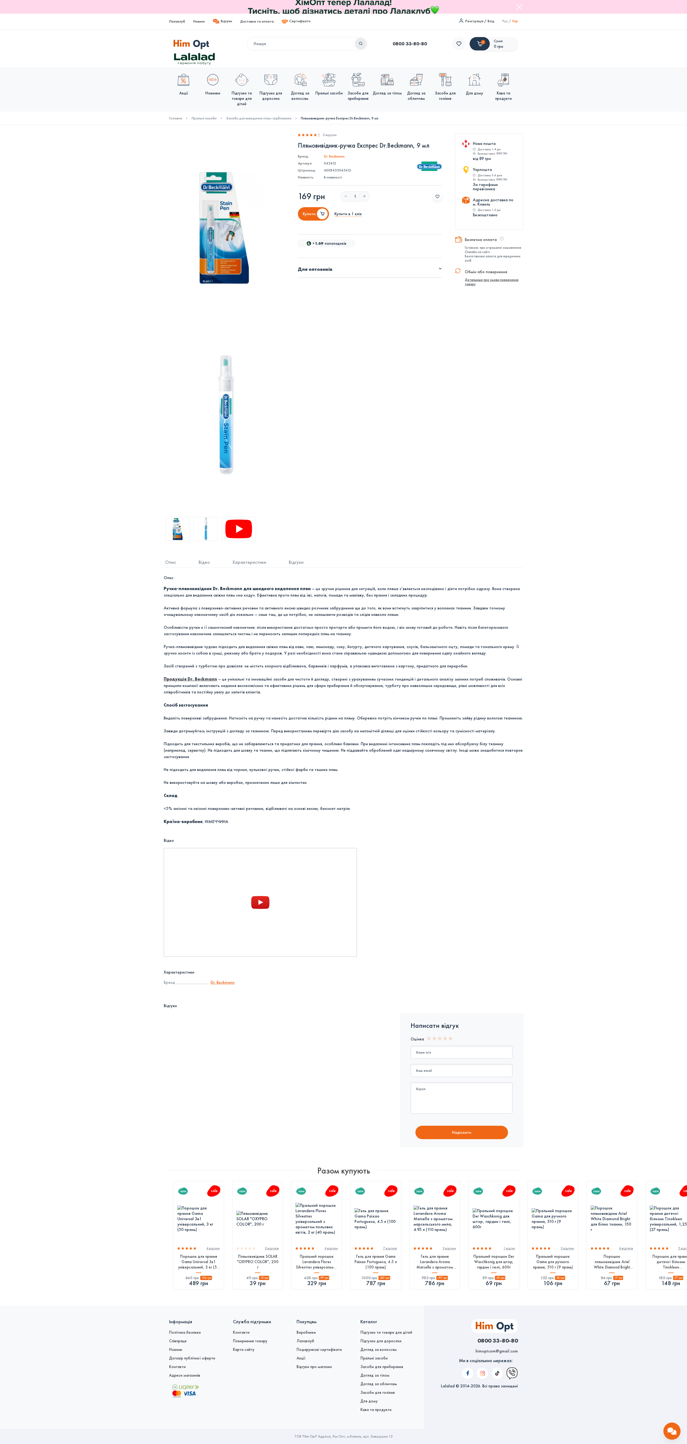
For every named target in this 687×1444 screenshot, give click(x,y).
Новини (199, 21)
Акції (301, 1358)
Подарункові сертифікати (319, 1349)
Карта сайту (243, 1349)
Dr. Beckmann (334, 156)
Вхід (491, 21)
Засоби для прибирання (381, 1366)
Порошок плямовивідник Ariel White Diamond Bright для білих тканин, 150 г (612, 1262)
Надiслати (461, 1132)
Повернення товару (250, 1341)
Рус (505, 21)
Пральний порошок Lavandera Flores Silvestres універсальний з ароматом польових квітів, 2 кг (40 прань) (317, 1262)
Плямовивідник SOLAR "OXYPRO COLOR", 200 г (258, 1262)
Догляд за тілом (374, 1375)
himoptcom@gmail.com (497, 1351)
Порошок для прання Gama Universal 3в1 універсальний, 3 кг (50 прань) (198, 1262)
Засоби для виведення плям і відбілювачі (258, 118)
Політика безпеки (185, 1332)
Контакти (177, 1366)
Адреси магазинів (184, 1375)
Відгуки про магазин (314, 1366)
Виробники (306, 1332)
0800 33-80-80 (410, 43)
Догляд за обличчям (378, 1383)
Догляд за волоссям (378, 1349)
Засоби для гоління (377, 1392)
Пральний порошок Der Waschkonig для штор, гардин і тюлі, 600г (493, 1262)
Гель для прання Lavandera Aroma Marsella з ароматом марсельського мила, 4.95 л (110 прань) (435, 1262)
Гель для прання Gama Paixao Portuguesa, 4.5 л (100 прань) (376, 1262)
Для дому (369, 1401)
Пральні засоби (204, 118)
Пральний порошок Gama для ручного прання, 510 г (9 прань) (553, 1262)
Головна (175, 118)
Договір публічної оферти (192, 1358)
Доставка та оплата (257, 21)
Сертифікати (299, 21)
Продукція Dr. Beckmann (190, 679)
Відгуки (226, 21)
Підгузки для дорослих (380, 1341)
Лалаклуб (177, 21)
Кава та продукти (376, 1409)
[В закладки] (437, 196)
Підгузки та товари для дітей (386, 1332)
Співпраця (178, 1341)
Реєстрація (474, 21)
